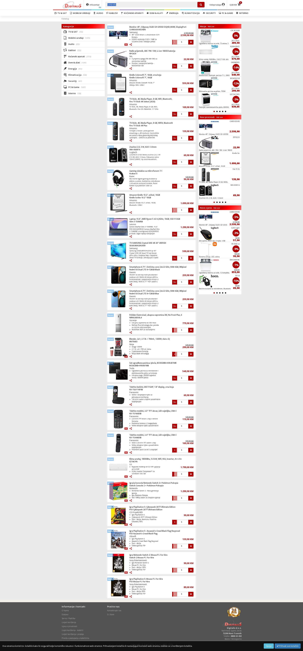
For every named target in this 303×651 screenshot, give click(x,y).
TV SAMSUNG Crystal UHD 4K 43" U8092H (147, 243)
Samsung (133, 32)
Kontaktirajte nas (114, 610)
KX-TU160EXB (135, 413)
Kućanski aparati (133, 13)
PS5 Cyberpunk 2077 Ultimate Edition (145, 509)
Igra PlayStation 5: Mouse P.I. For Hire (146, 579)
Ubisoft (132, 536)
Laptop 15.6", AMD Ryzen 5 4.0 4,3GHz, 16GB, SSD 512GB (154, 219)
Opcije (269, 646)
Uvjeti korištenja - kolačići (72, 630)
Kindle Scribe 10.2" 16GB (140, 197)
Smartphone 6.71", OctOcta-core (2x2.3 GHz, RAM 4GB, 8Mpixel (157, 267)
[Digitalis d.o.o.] (72, 4)
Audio (99, 13)
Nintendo (133, 488)
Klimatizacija (192, 13)
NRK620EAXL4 (135, 317)
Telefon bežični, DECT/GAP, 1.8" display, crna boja (151, 387)
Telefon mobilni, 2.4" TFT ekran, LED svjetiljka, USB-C (153, 435)
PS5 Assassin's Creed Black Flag (143, 533)
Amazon (133, 80)
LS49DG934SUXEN (137, 29)
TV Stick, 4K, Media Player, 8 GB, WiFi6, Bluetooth (151, 123)
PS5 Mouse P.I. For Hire (139, 581)
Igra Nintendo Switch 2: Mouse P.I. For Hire (148, 555)
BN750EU (133, 341)
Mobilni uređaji (81, 13)
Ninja (131, 344)
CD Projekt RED (136, 512)
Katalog (65, 18)
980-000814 (134, 149)
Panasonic (134, 392)
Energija (173, 13)
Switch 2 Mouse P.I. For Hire (141, 557)
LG (130, 464)
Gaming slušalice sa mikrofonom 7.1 (145, 171)
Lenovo (132, 224)
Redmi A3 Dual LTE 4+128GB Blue (144, 293)
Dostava (65, 614)
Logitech (133, 152)
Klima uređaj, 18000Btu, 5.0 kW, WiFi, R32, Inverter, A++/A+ (155, 459)
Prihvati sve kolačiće (289, 646)
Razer (131, 176)
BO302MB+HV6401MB (139, 365)
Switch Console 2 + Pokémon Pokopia (146, 485)
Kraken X (133, 173)
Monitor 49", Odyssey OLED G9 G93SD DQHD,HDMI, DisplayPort (157, 27)
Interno (243, 13)
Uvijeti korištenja (69, 622)
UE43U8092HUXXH (137, 245)
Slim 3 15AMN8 (136, 221)
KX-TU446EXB (135, 437)
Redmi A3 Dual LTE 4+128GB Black (144, 269)
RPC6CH (132, 53)
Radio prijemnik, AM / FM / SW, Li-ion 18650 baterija (152, 51)
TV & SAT (61, 13)
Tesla (131, 368)
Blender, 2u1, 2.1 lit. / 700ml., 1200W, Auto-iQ (149, 339)
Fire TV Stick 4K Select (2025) (142, 101)
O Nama (65, 610)
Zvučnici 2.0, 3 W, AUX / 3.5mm (143, 147)
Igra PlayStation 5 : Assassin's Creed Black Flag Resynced (154, 531)
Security (210, 13)
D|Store (110, 614)
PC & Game (227, 13)
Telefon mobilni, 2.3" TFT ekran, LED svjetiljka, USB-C (153, 411)
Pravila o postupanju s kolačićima (75, 638)
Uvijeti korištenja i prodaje (73, 634)
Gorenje (133, 320)
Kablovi (113, 13)
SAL (131, 56)
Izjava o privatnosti (69, 626)
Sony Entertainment (138, 560)
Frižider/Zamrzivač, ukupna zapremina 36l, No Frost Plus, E (155, 315)
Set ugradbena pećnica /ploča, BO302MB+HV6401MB (152, 363)
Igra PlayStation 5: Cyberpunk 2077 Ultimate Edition (152, 507)
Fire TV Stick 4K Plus (138, 125)
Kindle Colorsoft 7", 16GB (140, 77)
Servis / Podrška (68, 618)
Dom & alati (156, 13)
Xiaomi (132, 272)
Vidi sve (211, 26)
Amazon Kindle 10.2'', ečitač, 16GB (144, 195)
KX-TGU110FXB (136, 389)
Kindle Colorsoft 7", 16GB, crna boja (145, 75)
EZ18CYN (133, 461)
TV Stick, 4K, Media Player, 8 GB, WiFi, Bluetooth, (150, 99)
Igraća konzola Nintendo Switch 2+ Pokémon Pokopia (153, 483)
